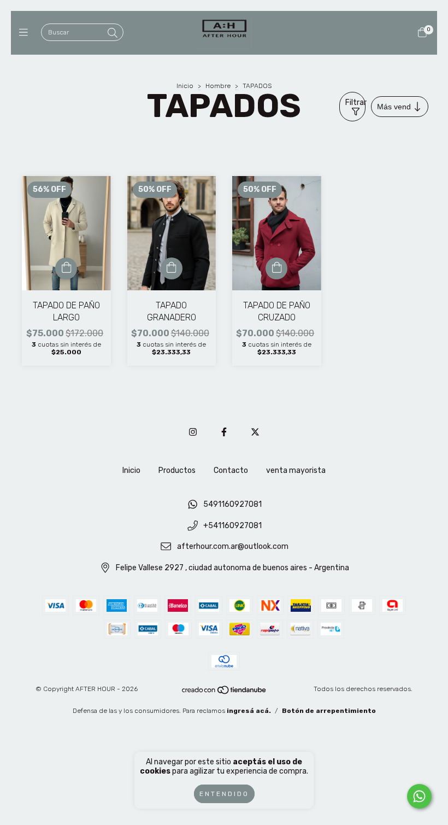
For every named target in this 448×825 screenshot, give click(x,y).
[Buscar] (112, 33)
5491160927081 (232, 504)
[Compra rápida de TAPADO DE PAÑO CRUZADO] (276, 268)
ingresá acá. (249, 711)
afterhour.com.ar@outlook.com (232, 547)
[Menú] (26, 33)
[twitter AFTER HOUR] (255, 432)
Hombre (218, 86)
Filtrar (355, 102)
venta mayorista (296, 470)
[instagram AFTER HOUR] (193, 432)
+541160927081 (232, 525)
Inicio (184, 86)
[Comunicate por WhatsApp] (419, 796)
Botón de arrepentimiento (329, 711)
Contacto (231, 470)
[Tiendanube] (224, 692)
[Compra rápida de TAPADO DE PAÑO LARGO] (66, 268)
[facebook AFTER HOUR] (224, 432)
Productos (177, 470)
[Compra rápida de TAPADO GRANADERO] (171, 268)
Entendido (224, 794)
